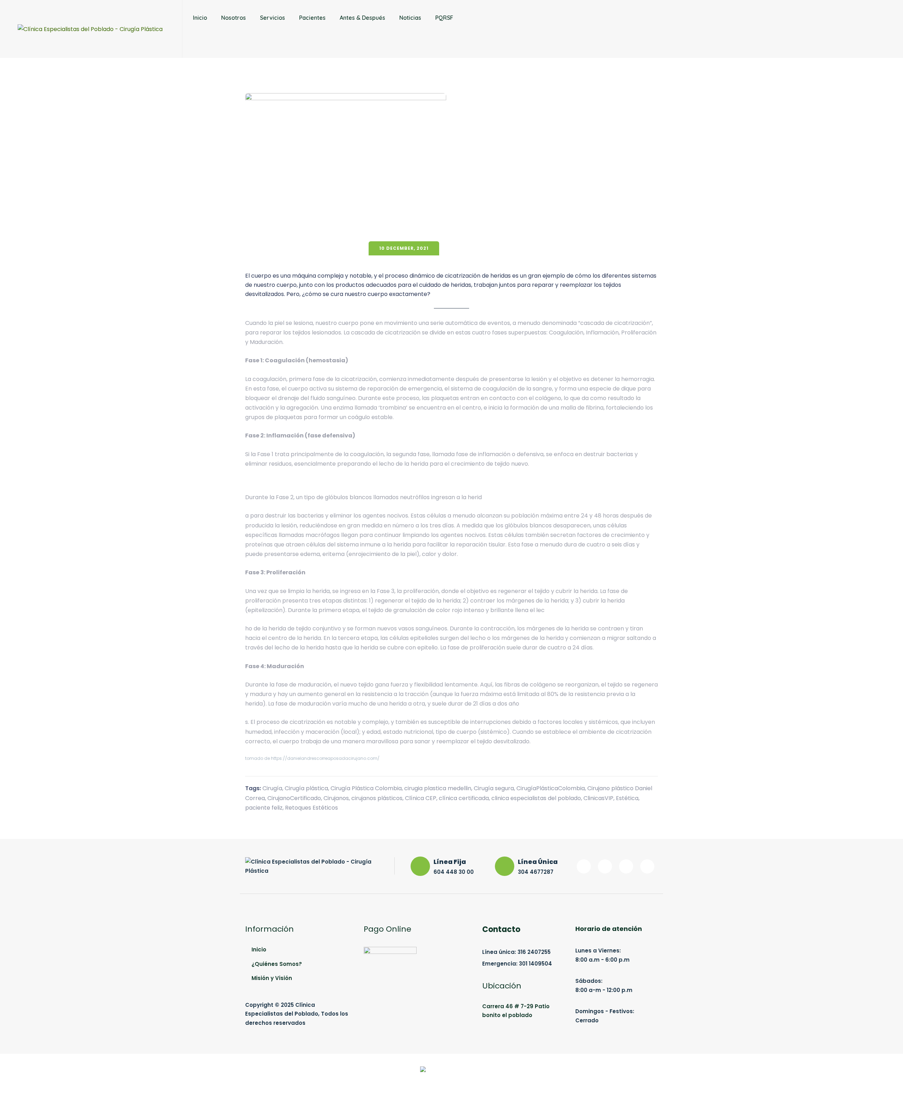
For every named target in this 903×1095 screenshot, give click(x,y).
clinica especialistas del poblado (536, 798)
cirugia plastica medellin (437, 788)
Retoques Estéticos (311, 808)
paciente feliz (264, 808)
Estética (627, 798)
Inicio (200, 17)
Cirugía (272, 788)
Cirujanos (336, 798)
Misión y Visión (271, 978)
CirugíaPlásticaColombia (550, 788)
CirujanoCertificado (294, 798)
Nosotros (233, 17)
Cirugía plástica (306, 788)
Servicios (272, 17)
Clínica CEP (420, 798)
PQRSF (444, 17)
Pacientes (312, 17)
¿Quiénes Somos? (276, 964)
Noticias (410, 17)
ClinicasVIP (598, 798)
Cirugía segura (494, 788)
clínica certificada (464, 798)
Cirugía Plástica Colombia (366, 788)
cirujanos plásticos (376, 798)
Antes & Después (362, 17)
